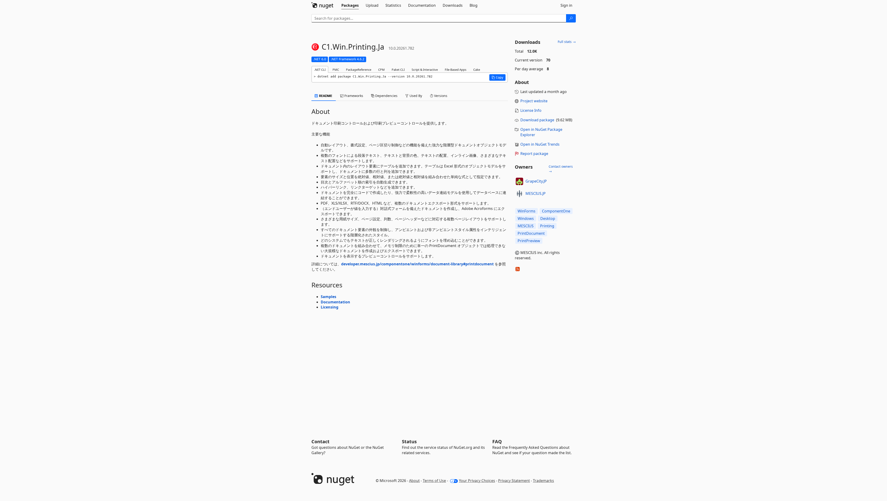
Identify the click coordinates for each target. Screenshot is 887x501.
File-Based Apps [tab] (455, 69)
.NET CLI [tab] (320, 69)
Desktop (547, 218)
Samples (328, 296)
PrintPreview (529, 240)
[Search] (571, 18)
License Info (530, 110)
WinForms (526, 211)
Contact (320, 441)
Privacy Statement (514, 480)
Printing (547, 225)
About (414, 480)
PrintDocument (531, 233)
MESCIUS (526, 225)
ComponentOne (556, 211)
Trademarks (543, 480)
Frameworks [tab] (353, 95)
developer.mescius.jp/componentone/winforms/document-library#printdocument (417, 264)
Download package (537, 119)
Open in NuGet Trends (540, 144)
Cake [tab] (476, 69)
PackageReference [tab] (358, 69)
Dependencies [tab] (385, 95)
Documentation (335, 302)
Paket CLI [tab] (398, 69)
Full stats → (567, 41)
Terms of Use (434, 480)
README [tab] (325, 95)
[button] (497, 77)
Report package (534, 153)
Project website (534, 100)
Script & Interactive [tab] (425, 69)
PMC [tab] (336, 69)
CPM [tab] (381, 69)
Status (409, 441)
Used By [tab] (415, 95)
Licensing (329, 307)
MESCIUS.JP (535, 193)
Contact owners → (561, 168)
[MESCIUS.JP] (519, 193)
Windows (526, 218)
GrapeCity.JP (536, 181)
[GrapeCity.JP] (519, 181)
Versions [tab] (440, 95)
